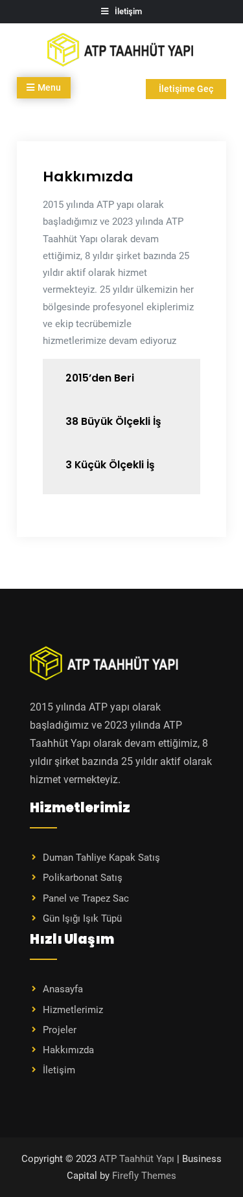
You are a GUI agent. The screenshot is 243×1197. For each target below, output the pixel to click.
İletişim (59, 1070)
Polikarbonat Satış (82, 878)
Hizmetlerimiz (73, 1010)
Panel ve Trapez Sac (86, 898)
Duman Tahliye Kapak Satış (101, 857)
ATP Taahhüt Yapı (136, 1159)
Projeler (59, 1030)
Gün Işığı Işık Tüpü (82, 918)
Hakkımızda (68, 1050)
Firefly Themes (144, 1175)
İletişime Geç (186, 89)
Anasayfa (63, 989)
